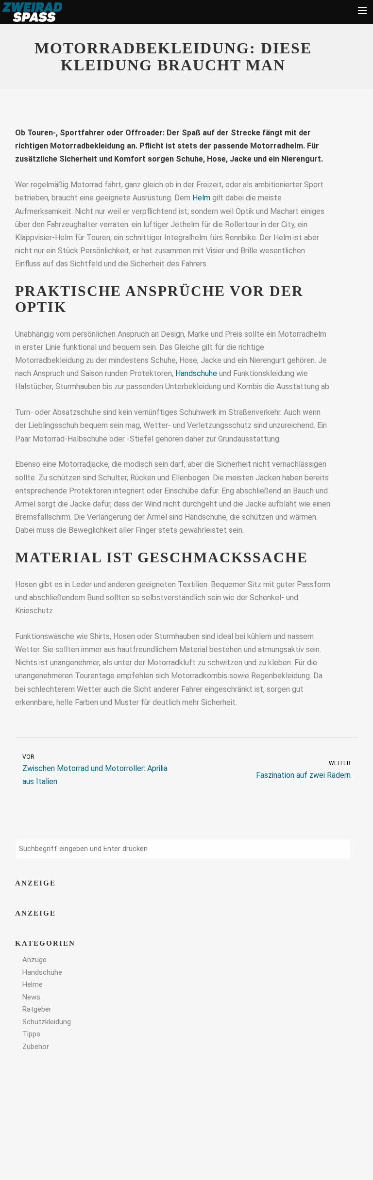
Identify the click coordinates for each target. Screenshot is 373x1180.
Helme (32, 984)
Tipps (31, 1034)
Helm (201, 197)
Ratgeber (36, 1009)
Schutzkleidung (46, 1021)
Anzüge (34, 959)
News (31, 997)
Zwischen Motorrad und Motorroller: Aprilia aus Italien (95, 770)
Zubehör (35, 1046)
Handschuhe (196, 373)
